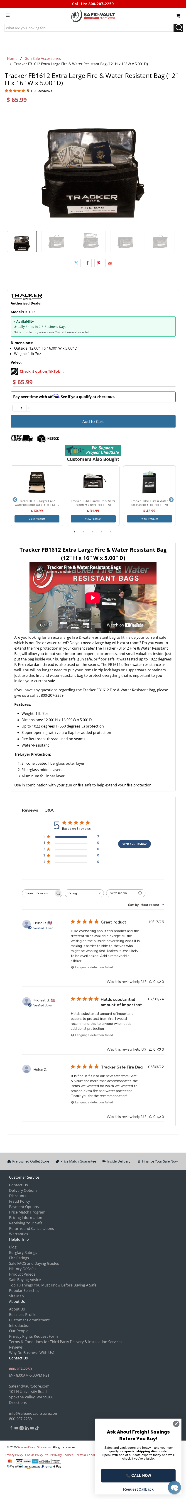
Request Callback (138, 1489)
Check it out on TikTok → (42, 371)
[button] (174, 1487)
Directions (18, 1402)
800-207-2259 (101, 3)
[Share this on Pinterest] (98, 263)
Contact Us (18, 1184)
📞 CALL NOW (138, 1475)
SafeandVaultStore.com (29, 1386)
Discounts (17, 1195)
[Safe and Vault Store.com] (93, 16)
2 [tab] (83, 531)
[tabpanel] (37, 495)
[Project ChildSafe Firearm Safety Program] (93, 450)
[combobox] (84, 893)
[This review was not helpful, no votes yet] (159, 981)
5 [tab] (110, 531)
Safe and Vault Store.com (34, 1447)
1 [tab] (74, 531)
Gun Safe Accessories (42, 58)
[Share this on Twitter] (76, 263)
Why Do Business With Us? (31, 1352)
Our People (18, 1330)
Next (171, 500)
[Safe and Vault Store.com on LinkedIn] (27, 1428)
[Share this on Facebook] (87, 263)
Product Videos (22, 1274)
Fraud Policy (19, 1201)
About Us (17, 1309)
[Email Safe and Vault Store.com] (32, 1428)
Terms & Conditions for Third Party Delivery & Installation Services (65, 1341)
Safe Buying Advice (25, 1279)
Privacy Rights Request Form (33, 1336)
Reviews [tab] (30, 810)
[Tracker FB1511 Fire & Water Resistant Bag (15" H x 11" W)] (149, 482)
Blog (13, 1247)
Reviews (16, 1347)
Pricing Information (25, 1217)
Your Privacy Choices (59, 1455)
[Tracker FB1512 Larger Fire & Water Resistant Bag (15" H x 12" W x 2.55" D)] (37, 482)
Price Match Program (27, 1212)
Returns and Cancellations (31, 1228)
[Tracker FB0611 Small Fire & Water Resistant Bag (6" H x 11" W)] (93, 482)
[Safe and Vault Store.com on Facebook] (11, 1428)
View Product (37, 519)
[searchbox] (38, 893)
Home (12, 58)
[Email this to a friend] (109, 263)
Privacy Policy (14, 1455)
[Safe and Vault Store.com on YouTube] (16, 1428)
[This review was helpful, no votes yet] (150, 981)
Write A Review (134, 844)
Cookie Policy (34, 1455)
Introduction (20, 1325)
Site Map (16, 1295)
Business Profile (22, 1314)
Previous (15, 500)
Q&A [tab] (49, 810)
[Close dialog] (176, 1423)
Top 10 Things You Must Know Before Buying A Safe (52, 1285)
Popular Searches (24, 1290)
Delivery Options (23, 1190)
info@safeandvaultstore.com (33, 1413)
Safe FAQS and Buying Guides (34, 1263)
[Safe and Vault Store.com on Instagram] (22, 1428)
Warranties (18, 1233)
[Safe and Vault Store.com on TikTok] (37, 1428)
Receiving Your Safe (25, 1223)
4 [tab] (101, 531)
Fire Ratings (19, 1257)
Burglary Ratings (23, 1252)
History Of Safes (22, 1268)
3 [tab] (92, 531)
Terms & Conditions (88, 1455)
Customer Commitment (29, 1320)
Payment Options (24, 1206)
